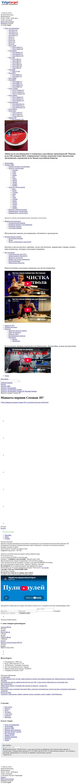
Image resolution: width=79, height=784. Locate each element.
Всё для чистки (10, 733)
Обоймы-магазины (11, 737)
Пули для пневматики (12, 725)
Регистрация (9, 21)
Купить (3, 528)
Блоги (7, 710)
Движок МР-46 (6, 637)
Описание (8, 535)
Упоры (7, 740)
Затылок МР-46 (6, 627)
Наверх (3, 777)
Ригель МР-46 (5, 632)
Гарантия (8, 715)
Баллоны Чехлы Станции (13, 731)
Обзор (7, 537)
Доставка (8, 712)
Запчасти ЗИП (9, 728)
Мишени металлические (13, 730)
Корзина (3, 23)
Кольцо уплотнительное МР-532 (11, 642)
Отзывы (7, 538)
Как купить (4, 379)
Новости (7, 708)
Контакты (8, 717)
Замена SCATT (9, 735)
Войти (3, 21)
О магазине (8, 714)
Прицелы (8, 738)
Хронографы (9, 726)
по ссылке (45, 567)
